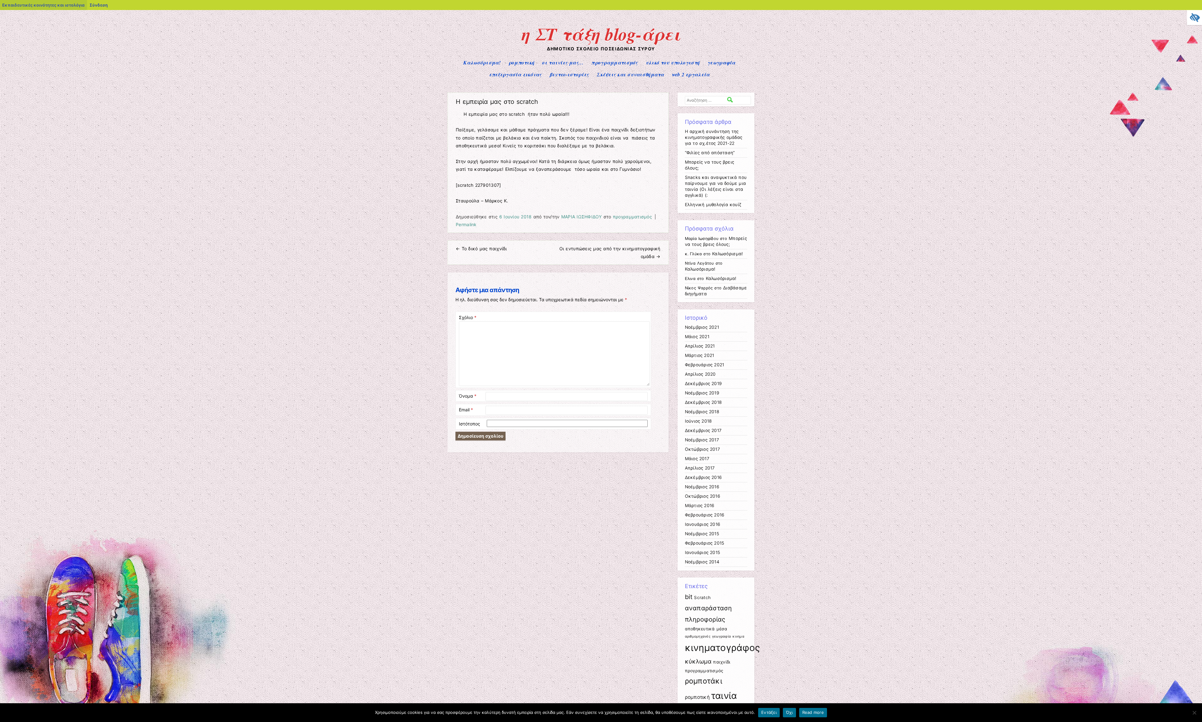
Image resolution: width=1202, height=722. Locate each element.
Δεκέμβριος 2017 (703, 430)
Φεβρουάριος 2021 (704, 364)
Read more (813, 712)
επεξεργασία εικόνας (515, 74)
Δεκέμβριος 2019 (703, 383)
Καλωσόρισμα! (482, 62)
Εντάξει (769, 712)
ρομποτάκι (703, 681)
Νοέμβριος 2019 (702, 392)
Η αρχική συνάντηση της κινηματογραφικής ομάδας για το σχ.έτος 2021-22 (713, 137)
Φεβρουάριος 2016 (705, 514)
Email (466, 409)
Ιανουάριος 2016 (703, 524)
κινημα (738, 636)
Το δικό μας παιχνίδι (481, 248)
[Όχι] (1194, 712)
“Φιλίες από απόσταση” (710, 152)
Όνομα (467, 396)
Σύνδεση (99, 5)
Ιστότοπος (469, 423)
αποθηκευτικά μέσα (706, 628)
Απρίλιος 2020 (700, 374)
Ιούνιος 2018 (698, 421)
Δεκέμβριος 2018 (703, 402)
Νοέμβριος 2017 (702, 439)
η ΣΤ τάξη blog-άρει (601, 34)
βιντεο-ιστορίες (569, 74)
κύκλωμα (698, 661)
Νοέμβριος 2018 (702, 411)
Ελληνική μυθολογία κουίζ (713, 204)
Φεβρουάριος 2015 (704, 543)
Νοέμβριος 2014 (702, 561)
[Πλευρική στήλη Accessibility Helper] (1194, 17)
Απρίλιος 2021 (700, 345)
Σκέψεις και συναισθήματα (630, 74)
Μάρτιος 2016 (700, 505)
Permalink (466, 224)
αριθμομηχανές (698, 636)
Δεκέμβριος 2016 (703, 477)
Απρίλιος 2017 (700, 467)
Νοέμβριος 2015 (702, 533)
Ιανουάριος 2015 (702, 552)
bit (689, 597)
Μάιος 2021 (697, 336)
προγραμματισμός (614, 62)
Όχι (789, 712)
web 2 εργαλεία (691, 74)
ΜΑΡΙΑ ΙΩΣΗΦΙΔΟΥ (581, 216)
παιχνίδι (721, 661)
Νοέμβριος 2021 (702, 327)
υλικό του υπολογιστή (673, 62)
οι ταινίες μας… (562, 62)
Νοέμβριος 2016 (702, 486)
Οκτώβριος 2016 (702, 496)
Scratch (702, 597)
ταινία (724, 695)
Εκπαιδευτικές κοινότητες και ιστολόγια (43, 5)
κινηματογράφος (722, 647)
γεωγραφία (721, 62)
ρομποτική (522, 62)
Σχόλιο (467, 317)
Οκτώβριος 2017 (702, 449)
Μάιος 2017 (697, 458)
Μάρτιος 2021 (699, 355)
